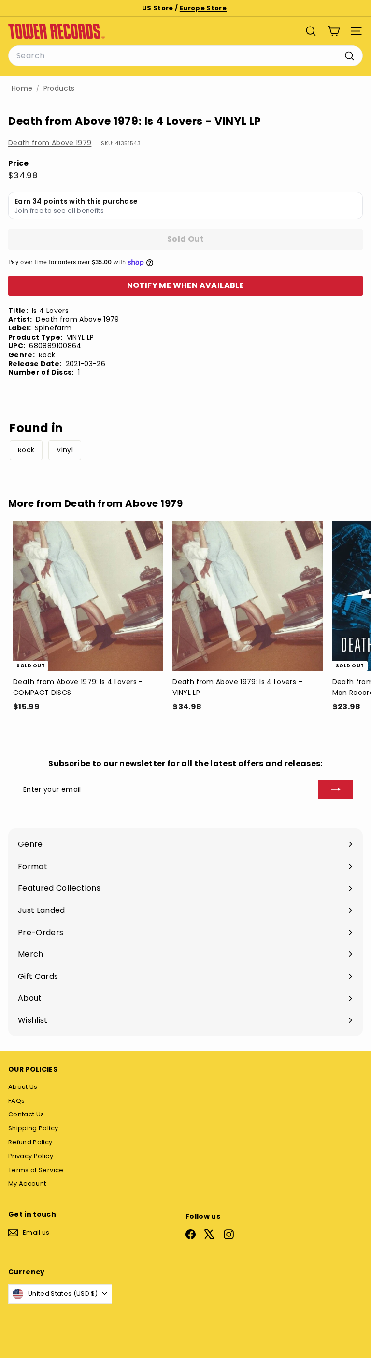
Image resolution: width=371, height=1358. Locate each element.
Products (59, 88)
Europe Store (203, 8)
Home (22, 88)
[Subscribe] (335, 789)
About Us (23, 1086)
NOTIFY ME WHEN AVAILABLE (185, 285)
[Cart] (333, 31)
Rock (26, 450)
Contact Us (26, 1114)
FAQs (16, 1100)
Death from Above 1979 (49, 143)
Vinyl (65, 450)
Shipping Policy (33, 1128)
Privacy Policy (30, 1156)
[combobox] (185, 56)
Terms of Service (36, 1170)
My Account (27, 1183)
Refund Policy (30, 1142)
